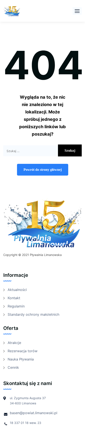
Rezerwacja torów (22, 351)
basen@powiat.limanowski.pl (33, 413)
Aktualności (17, 289)
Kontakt (14, 298)
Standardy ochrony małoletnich (33, 314)
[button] (77, 11)
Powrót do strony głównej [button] (43, 169)
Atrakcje (14, 342)
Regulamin (16, 306)
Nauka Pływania (21, 359)
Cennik (13, 367)
